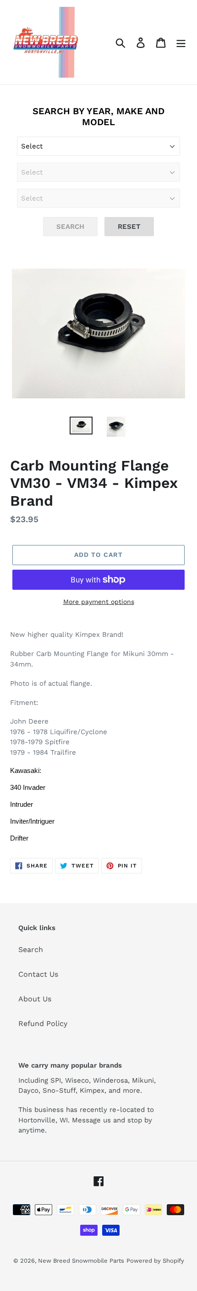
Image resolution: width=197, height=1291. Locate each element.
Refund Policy (42, 1023)
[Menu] (181, 42)
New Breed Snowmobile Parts (81, 1260)
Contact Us (38, 974)
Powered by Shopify (155, 1260)
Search (30, 949)
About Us (34, 999)
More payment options (98, 601)
